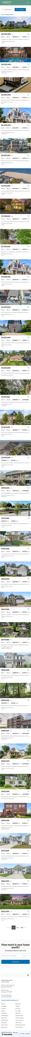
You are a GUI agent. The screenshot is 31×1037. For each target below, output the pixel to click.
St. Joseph (18, 1011)
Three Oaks (4, 1013)
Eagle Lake (4, 1022)
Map (16, 1032)
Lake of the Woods (20, 1025)
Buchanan (18, 1004)
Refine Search (8, 9)
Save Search (21, 9)
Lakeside (3, 1008)
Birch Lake (4, 1018)
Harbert (18, 1006)
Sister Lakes (4, 1027)
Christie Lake (4, 1020)
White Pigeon (4, 1015)
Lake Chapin (4, 1025)
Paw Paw (18, 1008)
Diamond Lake (19, 1020)
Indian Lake (18, 1022)
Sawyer (3, 1011)
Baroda (3, 1004)
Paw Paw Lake (19, 1027)
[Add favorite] (28, 34)
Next (22, 927)
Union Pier (18, 1013)
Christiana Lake (19, 1018)
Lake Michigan (19, 1015)
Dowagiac (3, 1006)
